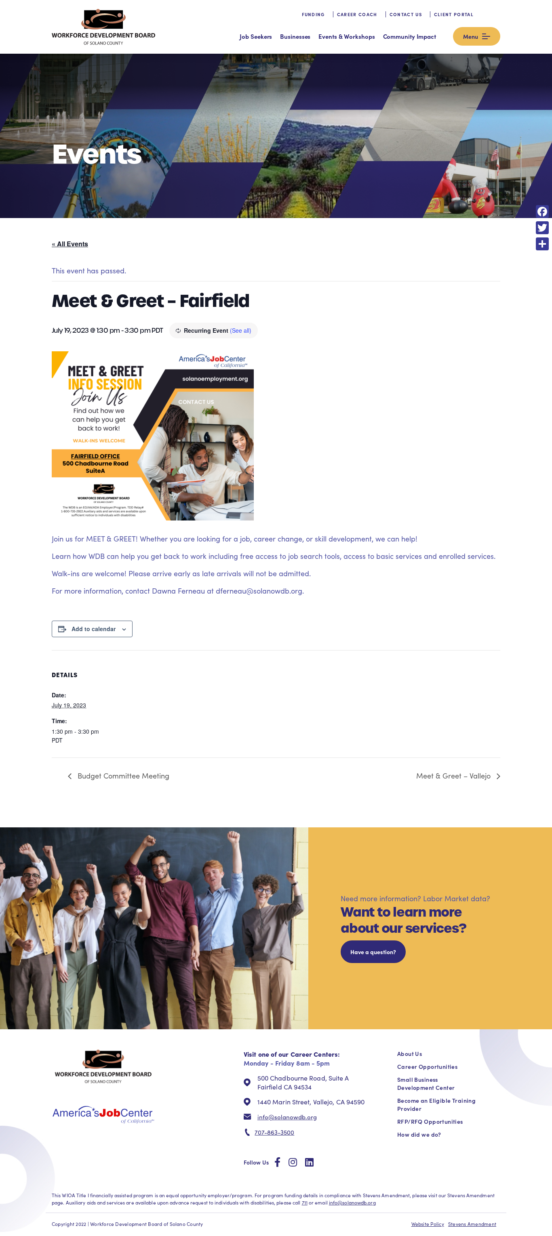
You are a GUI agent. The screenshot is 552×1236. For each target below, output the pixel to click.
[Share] (542, 244)
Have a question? (373, 952)
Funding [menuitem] (313, 14)
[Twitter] (542, 228)
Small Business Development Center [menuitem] (426, 1083)
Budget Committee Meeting (122, 776)
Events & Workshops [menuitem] (346, 36)
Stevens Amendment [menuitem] (472, 1224)
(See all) (240, 330)
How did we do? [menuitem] (419, 1134)
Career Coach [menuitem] (357, 14)
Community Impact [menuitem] (409, 36)
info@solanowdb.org (287, 1117)
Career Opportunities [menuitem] (427, 1066)
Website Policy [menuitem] (427, 1224)
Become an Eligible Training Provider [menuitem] (436, 1104)
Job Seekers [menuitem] (256, 36)
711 (305, 1202)
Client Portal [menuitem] (454, 14)
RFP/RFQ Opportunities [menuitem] (430, 1121)
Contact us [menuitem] (406, 14)
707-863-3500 (274, 1132)
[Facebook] (542, 212)
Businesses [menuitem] (295, 36)
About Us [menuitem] (409, 1053)
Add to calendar (94, 629)
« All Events (70, 243)
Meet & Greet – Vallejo (454, 776)
